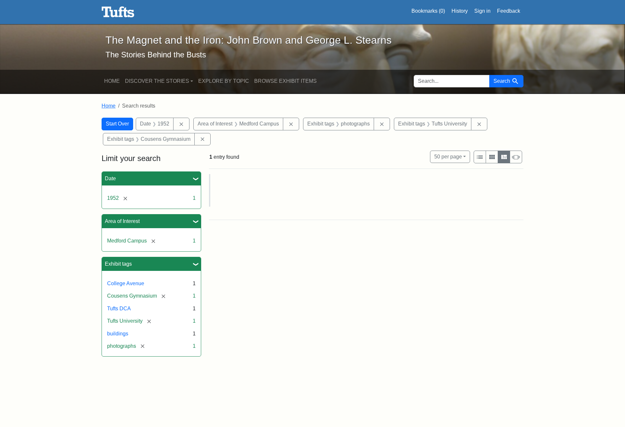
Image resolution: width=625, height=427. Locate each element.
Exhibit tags (118, 264)
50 (448, 156)
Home (112, 81)
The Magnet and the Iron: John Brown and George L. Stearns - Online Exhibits (118, 12)
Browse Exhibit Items (285, 81)
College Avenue (125, 283)
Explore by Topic (223, 81)
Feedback (508, 11)
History (459, 11)
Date (110, 178)
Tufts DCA (119, 308)
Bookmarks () (428, 11)
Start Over (117, 123)
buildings (117, 333)
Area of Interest (122, 221)
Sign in (482, 11)
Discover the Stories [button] (157, 81)
